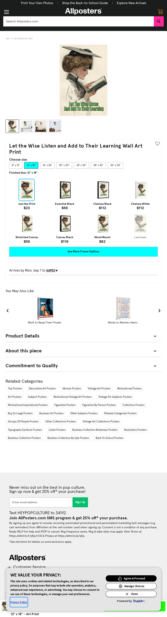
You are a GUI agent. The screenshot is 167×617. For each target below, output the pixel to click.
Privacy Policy (18, 602)
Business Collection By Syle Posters (68, 438)
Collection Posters (134, 405)
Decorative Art (23, 39)
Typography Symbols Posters (25, 430)
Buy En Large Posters (20, 413)
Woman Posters (72, 388)
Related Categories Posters (120, 413)
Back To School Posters (109, 438)
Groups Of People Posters (23, 421)
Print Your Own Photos (37, 3)
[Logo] (83, 11)
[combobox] (78, 21)
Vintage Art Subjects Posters (115, 397)
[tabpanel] (83, 211)
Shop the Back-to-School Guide (85, 3)
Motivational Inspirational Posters (28, 405)
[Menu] (6, 12)
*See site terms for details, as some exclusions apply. (40, 541)
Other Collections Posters (60, 421)
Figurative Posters (65, 405)
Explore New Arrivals (131, 3)
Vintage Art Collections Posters (101, 421)
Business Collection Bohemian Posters (95, 430)
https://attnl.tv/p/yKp (71, 536)
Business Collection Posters (24, 438)
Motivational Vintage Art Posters (73, 397)
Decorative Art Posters (42, 388)
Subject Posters (37, 397)
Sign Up (80, 502)
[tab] (15, 165)
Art (8, 39)
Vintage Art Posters (99, 388)
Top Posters (15, 388)
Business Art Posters (51, 413)
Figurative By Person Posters (99, 405)
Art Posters (14, 397)
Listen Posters (57, 430)
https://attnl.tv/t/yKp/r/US (25, 536)
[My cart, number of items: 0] (160, 11)
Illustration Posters (135, 430)
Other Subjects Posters (84, 413)
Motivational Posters (129, 388)
